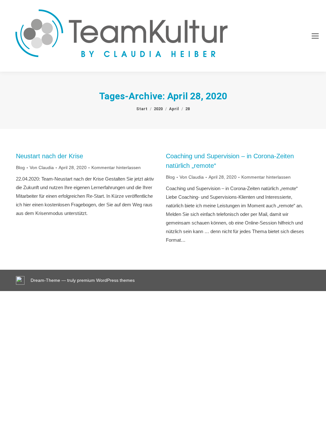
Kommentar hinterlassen (116, 167)
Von (42, 167)
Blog (20, 167)
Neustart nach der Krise (49, 156)
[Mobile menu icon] (315, 36)
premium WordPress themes (106, 280)
